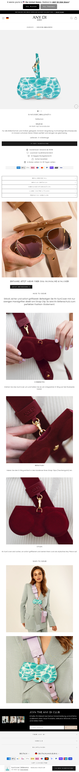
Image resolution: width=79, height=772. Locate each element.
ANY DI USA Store (60, 2)
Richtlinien (39, 747)
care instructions (39, 191)
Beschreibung (39, 178)
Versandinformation (39, 187)
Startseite (30, 27)
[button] (7, 18)
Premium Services (39, 195)
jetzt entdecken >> (21, 287)
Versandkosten (44, 126)
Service (39, 741)
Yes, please (31, 7)
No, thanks (49, 7)
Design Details (39, 182)
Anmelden (71, 727)
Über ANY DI (39, 734)
